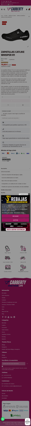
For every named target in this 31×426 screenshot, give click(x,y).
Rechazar (15, 216)
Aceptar (15, 220)
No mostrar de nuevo (24, 194)
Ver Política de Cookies (7, 212)
